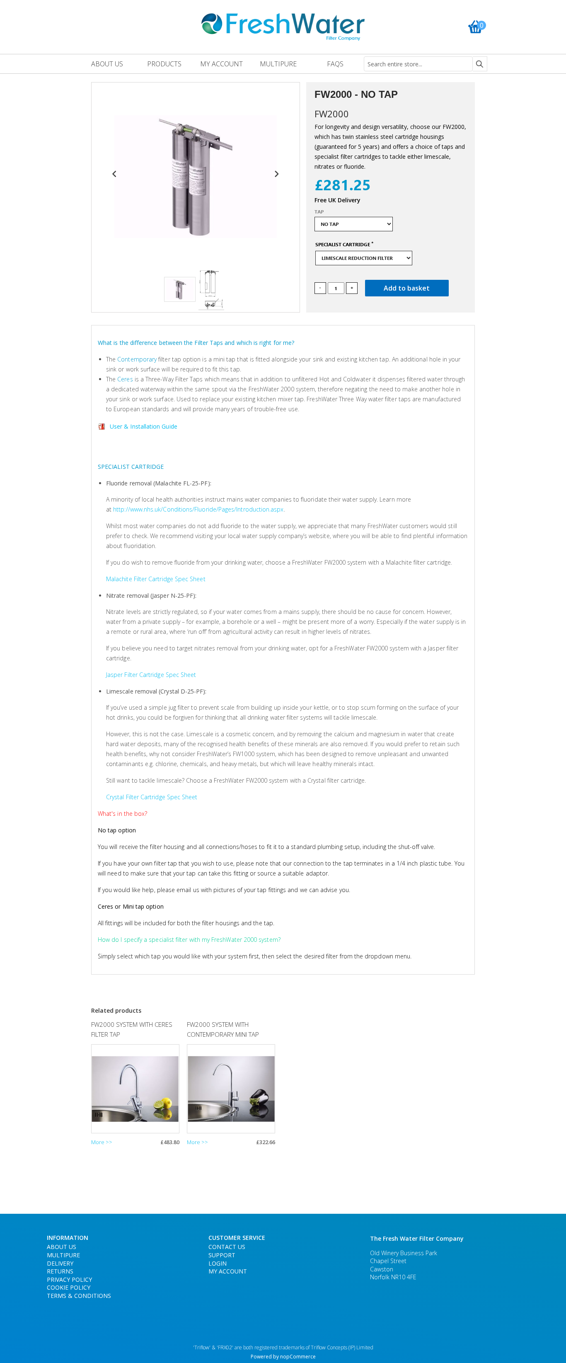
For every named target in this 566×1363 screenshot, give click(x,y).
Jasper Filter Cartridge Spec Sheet (151, 675)
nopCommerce (298, 1356)
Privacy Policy (69, 1279)
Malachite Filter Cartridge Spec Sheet (156, 579)
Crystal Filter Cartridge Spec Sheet (151, 797)
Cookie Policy (68, 1287)
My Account (227, 1271)
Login (217, 1263)
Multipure (63, 1255)
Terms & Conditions (79, 1296)
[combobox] (418, 64)
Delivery (60, 1263)
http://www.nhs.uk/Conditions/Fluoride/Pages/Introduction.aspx (198, 509)
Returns (60, 1271)
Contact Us (226, 1247)
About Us (61, 1247)
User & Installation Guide (143, 426)
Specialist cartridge (342, 244)
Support (221, 1255)
